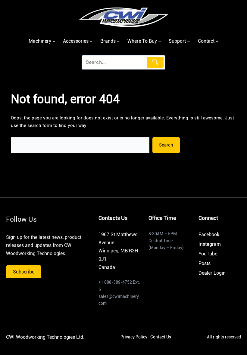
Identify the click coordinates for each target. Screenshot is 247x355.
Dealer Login (212, 273)
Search (166, 145)
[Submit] (155, 62)
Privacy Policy (133, 337)
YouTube (208, 254)
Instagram (210, 244)
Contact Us (160, 337)
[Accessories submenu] (91, 41)
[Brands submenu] (118, 41)
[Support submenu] (188, 41)
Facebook (209, 234)
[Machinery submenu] (53, 41)
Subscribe (23, 272)
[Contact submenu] (217, 41)
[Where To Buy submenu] (159, 41)
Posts (205, 263)
